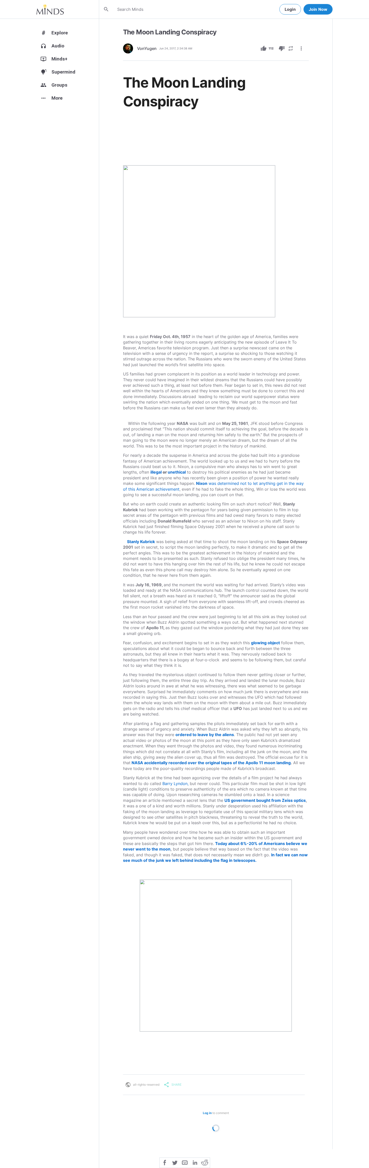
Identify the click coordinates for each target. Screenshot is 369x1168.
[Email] (185, 1162)
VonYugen (147, 48)
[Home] (50, 9)
